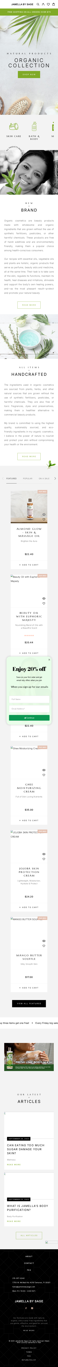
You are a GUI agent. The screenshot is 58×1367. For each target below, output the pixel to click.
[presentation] (3, 478)
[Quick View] (43, 514)
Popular (27, 478)
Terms (29, 1352)
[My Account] (43, 5)
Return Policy (29, 1360)
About (29, 1256)
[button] (27, 105)
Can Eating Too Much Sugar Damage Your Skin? (25, 1149)
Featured (11, 478)
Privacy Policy (28, 1348)
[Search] (37, 5)
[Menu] (5, 4)
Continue (30, 718)
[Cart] (53, 4)
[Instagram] (32, 1308)
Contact (29, 1263)
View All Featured (29, 1003)
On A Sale (44, 478)
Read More (14, 1165)
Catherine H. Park (34, 1342)
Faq (29, 1356)
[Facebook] (26, 1308)
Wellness (11, 1160)
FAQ (29, 1270)
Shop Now (29, 74)
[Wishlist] (48, 5)
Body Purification (15, 1216)
